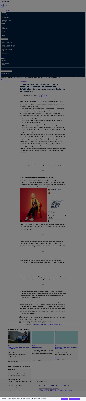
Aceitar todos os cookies (75, 398)
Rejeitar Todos (65, 398)
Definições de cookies (55, 398)
